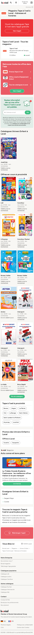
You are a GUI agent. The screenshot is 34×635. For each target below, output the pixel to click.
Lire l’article (17, 484)
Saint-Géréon (23, 413)
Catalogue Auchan (6, 587)
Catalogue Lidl (5, 574)
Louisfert (16, 422)
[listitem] (9, 153)
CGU (2, 627)
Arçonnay (7, 422)
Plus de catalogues (17, 396)
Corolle (6, 502)
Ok (28, 112)
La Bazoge (12, 413)
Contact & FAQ (5, 600)
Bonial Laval (5, 548)
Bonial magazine (5, 563)
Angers (14, 408)
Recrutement (5, 605)
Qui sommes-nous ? (7, 561)
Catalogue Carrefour (7, 579)
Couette (6, 443)
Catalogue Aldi (5, 592)
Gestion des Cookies (23, 627)
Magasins (14, 548)
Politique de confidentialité (25, 625)
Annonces (28, 7)
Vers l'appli (17, 31)
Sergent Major (9, 498)
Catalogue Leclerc (6, 576)
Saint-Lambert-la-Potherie (12, 417)
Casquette (15, 443)
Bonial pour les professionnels (9, 602)
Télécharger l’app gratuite (8, 566)
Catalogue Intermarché (7, 589)
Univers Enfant (24, 548)
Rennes (6, 408)
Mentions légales (6, 625)
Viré (5, 413)
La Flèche (22, 408)
